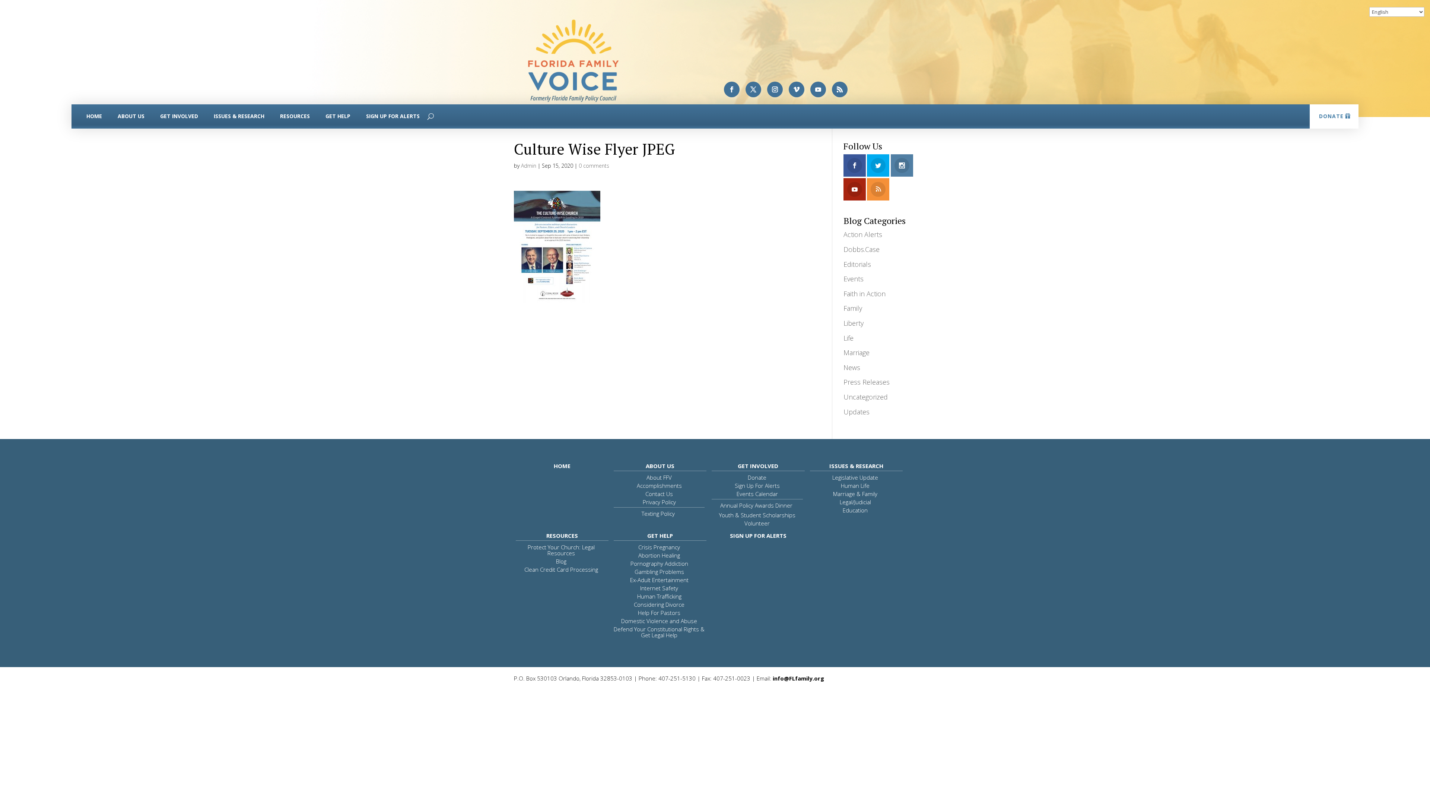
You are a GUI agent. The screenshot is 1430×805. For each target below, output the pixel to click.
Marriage (856, 352)
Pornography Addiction (659, 563)
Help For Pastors (659, 612)
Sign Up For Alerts (393, 116)
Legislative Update (855, 477)
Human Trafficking (659, 596)
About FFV (659, 477)
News (851, 367)
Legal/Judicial (855, 502)
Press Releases (866, 382)
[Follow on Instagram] (775, 89)
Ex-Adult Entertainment (659, 580)
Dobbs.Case (861, 249)
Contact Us (659, 494)
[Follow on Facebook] (732, 89)
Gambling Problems (659, 571)
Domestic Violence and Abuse (659, 621)
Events (853, 278)
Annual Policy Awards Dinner (756, 505)
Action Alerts (862, 234)
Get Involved (179, 116)
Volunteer (757, 523)
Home (94, 116)
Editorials (857, 264)
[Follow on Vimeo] (796, 89)
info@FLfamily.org (798, 678)
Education (855, 510)
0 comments (594, 165)
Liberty (853, 323)
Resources (295, 116)
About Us (131, 116)
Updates (856, 411)
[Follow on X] (753, 89)
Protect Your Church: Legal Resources (561, 550)
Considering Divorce (659, 604)
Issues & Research (239, 116)
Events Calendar (757, 494)
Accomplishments (659, 485)
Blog (561, 561)
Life (848, 338)
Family (852, 308)
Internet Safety (659, 588)
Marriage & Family (855, 494)
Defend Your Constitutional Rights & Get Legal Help (659, 632)
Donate (1331, 116)
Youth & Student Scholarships (757, 515)
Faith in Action (864, 293)
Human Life (855, 485)
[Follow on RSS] (840, 89)
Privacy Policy (659, 502)
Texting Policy (658, 513)
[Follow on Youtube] (818, 89)
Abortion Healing (659, 555)
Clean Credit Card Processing (561, 569)
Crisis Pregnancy (659, 547)
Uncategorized (865, 396)
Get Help (337, 116)
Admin (528, 165)
